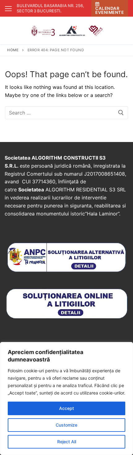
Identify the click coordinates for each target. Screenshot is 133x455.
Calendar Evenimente (109, 10)
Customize (66, 425)
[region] (66, 398)
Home (13, 50)
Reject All (66, 441)
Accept (66, 408)
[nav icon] (8, 8)
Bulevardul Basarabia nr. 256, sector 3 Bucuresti (50, 8)
